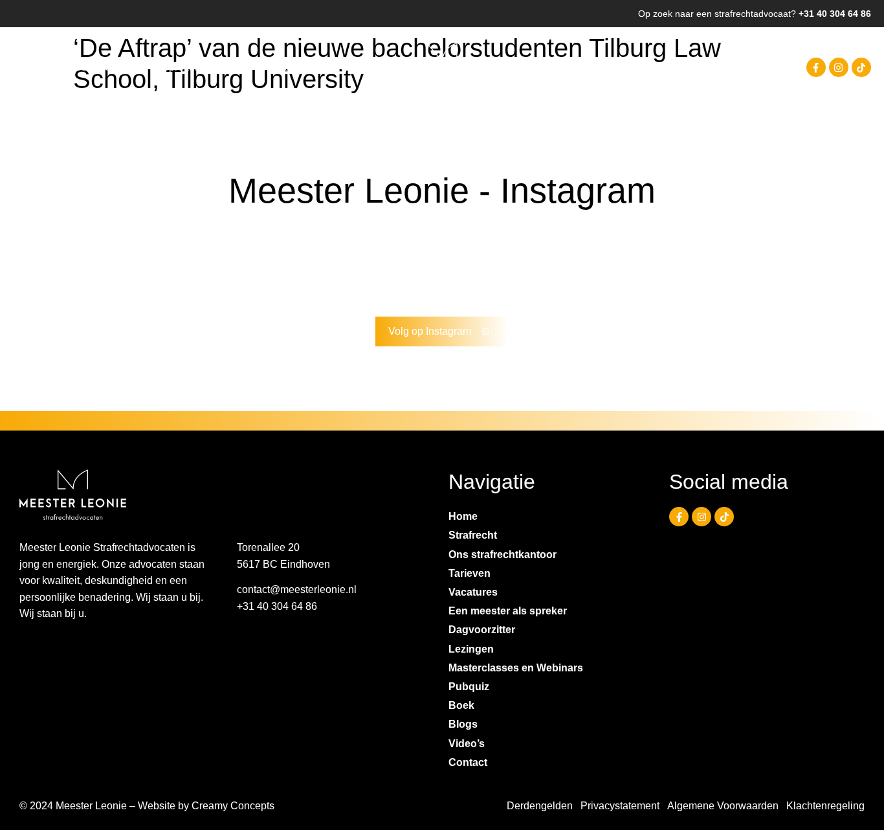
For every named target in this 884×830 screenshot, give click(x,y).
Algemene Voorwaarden (723, 805)
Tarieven (469, 573)
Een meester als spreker (507, 610)
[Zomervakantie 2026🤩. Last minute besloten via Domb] (172, 260)
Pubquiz (468, 686)
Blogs (463, 724)
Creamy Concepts (233, 805)
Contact (276, 67)
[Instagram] (838, 67)
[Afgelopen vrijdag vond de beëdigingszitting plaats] (64, 260)
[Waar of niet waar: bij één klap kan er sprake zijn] (604, 260)
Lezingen (471, 649)
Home (27, 67)
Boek (461, 705)
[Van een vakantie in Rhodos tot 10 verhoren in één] (712, 260)
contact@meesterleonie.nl (297, 589)
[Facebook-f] (816, 67)
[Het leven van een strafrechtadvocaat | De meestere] (820, 260)
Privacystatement (619, 805)
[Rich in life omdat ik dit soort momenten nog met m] (388, 260)
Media (228, 67)
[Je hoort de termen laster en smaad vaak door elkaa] (496, 260)
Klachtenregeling (825, 805)
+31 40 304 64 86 (835, 13)
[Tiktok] (861, 67)
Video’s (466, 743)
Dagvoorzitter (481, 629)
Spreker (180, 67)
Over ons (125, 67)
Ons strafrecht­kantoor (502, 554)
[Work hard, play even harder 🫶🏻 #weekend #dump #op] (280, 260)
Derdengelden (540, 805)
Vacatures (473, 592)
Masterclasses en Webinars (515, 667)
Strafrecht (72, 67)
